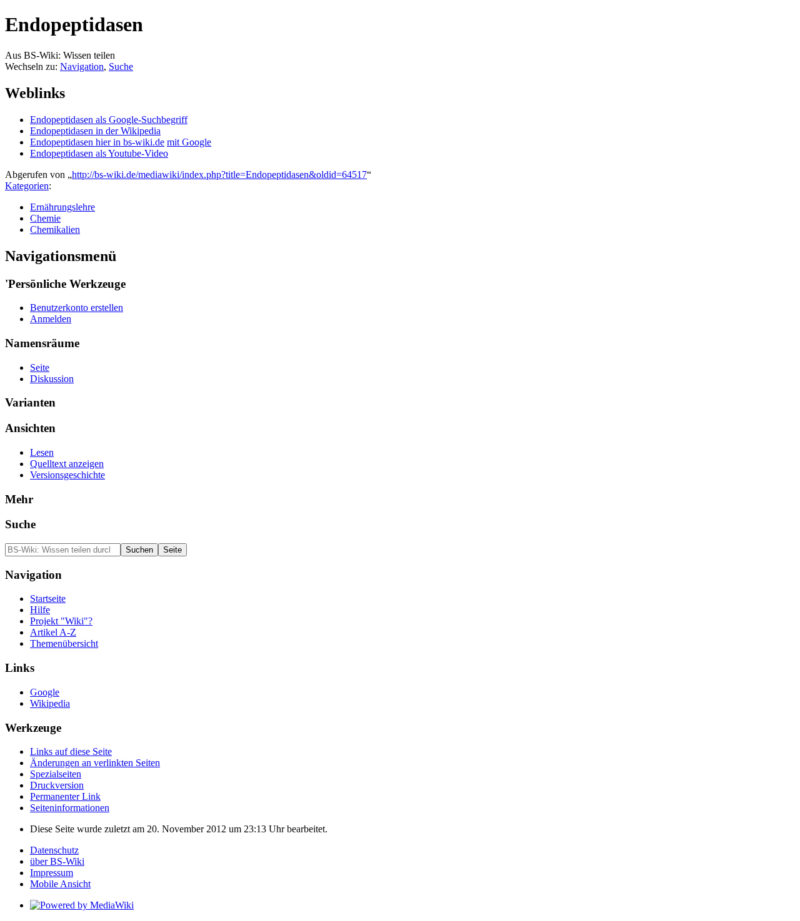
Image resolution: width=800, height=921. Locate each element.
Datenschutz (54, 850)
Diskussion (52, 378)
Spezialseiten (55, 774)
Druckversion (57, 785)
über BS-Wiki (57, 861)
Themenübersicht (64, 643)
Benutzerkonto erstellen (76, 307)
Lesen (42, 452)
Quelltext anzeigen (67, 463)
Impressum (51, 872)
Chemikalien (55, 229)
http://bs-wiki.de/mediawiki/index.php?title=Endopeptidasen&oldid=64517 (219, 174)
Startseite (48, 598)
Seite (39, 367)
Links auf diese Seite (71, 751)
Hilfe (40, 609)
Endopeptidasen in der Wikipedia (95, 131)
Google (44, 692)
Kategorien (27, 185)
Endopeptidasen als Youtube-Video (99, 153)
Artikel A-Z (53, 632)
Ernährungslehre (62, 207)
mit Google (189, 142)
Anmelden (50, 318)
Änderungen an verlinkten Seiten (95, 762)
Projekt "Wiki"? (61, 621)
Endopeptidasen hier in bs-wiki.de (97, 142)
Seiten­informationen (69, 807)
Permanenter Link (65, 796)
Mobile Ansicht (60, 884)
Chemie (45, 218)
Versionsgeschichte (67, 475)
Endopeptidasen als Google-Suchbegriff (109, 119)
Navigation (82, 66)
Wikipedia (50, 703)
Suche (121, 66)
